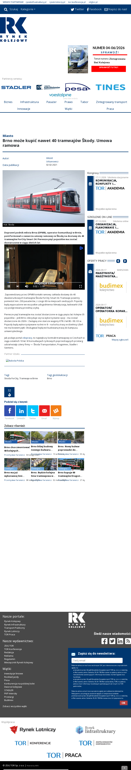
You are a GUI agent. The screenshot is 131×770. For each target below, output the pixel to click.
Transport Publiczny (14, 627)
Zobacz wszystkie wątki (15, 706)
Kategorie (27, 9)
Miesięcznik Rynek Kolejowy (18, 662)
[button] (118, 266)
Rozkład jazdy (11, 676)
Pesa (7, 680)
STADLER (8, 690)
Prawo (68, 102)
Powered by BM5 (33, 766)
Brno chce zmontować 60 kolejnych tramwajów (17, 451)
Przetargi (9, 696)
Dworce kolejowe (13, 686)
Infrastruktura (29, 102)
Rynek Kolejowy (12, 621)
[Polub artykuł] (9, 412)
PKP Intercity (10, 693)
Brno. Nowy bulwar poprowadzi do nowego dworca (69, 450)
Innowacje (23, 109)
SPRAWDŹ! (110, 52)
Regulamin (9, 659)
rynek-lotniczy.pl (57, 2)
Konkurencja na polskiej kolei (19, 683)
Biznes (8, 102)
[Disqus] (44, 544)
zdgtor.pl (93, 2)
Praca (110, 109)
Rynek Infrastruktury (15, 624)
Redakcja (9, 652)
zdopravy (27, 337)
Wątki (68, 109)
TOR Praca (9, 634)
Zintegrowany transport (111, 102)
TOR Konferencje (13, 649)
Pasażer (51, 102)
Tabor (84, 102)
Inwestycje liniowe (13, 673)
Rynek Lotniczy (12, 631)
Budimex (8, 700)
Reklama (8, 655)
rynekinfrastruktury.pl (36, 2)
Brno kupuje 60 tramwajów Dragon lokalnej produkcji (69, 476)
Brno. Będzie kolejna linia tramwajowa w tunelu (43, 476)
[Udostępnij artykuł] (21, 412)
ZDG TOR (9, 645)
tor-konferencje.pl (77, 2)
